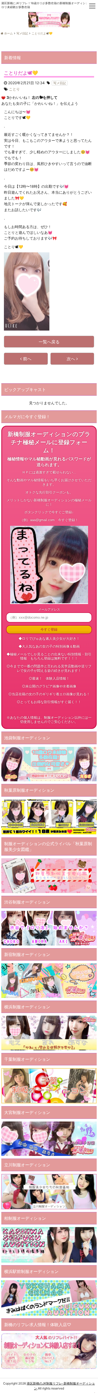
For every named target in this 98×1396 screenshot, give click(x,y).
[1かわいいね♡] (3, 98)
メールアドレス (49, 609)
